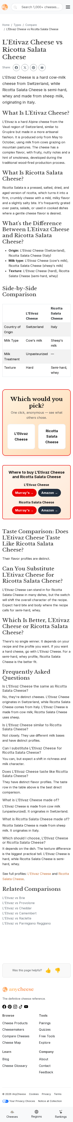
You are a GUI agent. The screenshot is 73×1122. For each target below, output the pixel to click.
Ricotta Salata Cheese (57, 313)
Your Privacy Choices (22, 1101)
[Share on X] (24, 67)
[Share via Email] (42, 67)
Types (17, 24)
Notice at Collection (50, 1101)
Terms (58, 1094)
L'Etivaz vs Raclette (16, 918)
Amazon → (49, 493)
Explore (44, 1042)
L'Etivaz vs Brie (13, 898)
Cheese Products (15, 1023)
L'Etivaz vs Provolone (18, 903)
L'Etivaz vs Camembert (19, 913)
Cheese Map (11, 1042)
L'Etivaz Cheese (39, 874)
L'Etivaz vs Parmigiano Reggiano (26, 923)
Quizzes (45, 1029)
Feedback (46, 1072)
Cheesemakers (13, 1029)
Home (6, 24)
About (43, 1059)
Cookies (34, 1094)
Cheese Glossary (14, 1066)
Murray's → (24, 493)
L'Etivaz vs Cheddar (17, 908)
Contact (44, 1066)
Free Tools (47, 1036)
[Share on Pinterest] (33, 67)
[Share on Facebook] (16, 67)
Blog (5, 1059)
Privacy (46, 1094)
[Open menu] (67, 7)
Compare (31, 24)
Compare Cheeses (15, 1036)
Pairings (45, 1023)
